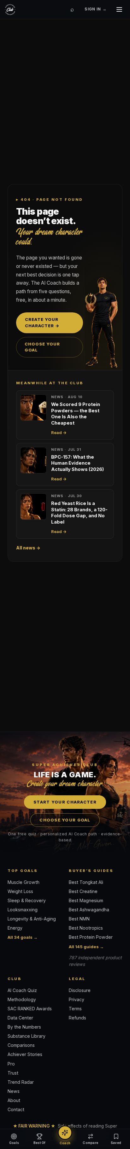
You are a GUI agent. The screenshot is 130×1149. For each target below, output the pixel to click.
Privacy (76, 999)
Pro (11, 1063)
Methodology (22, 999)
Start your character (65, 802)
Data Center (20, 1017)
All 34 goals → (23, 937)
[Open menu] (119, 9)
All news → (28, 547)
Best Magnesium (86, 900)
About (14, 1100)
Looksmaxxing (23, 909)
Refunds (77, 1017)
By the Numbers (24, 1027)
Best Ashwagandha (89, 909)
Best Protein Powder (91, 937)
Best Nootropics (86, 928)
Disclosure (80, 990)
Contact (16, 1109)
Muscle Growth (23, 882)
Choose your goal (42, 347)
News (14, 1091)
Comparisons (21, 1045)
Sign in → (96, 9)
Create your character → (42, 322)
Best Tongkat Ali (86, 882)
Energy (15, 928)
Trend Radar (21, 1082)
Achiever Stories (25, 1054)
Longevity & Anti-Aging (32, 918)
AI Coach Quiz (22, 990)
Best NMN (79, 918)
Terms (75, 1008)
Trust (13, 1073)
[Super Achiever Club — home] (10, 9)
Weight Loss (20, 891)
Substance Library (26, 1036)
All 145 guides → (86, 946)
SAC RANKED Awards (30, 1008)
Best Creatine (83, 891)
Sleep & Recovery (27, 900)
